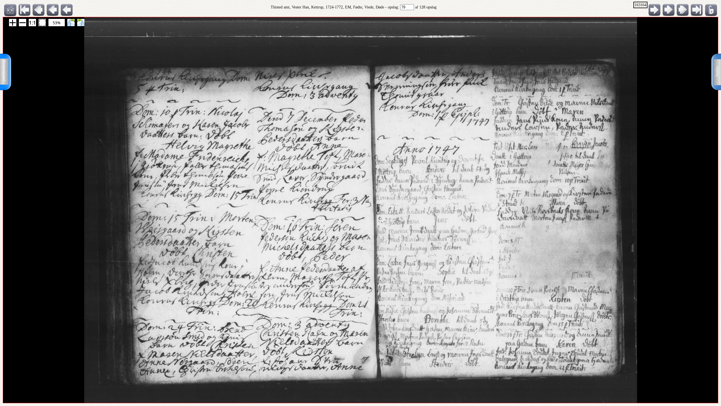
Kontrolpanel (4, 70)
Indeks (717, 71)
